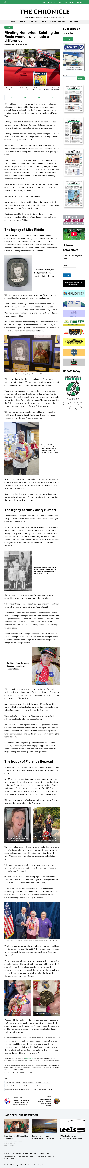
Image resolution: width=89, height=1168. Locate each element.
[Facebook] (11, 97)
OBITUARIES (33, 22)
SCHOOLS (22, 22)
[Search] (5, 2)
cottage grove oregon (12, 1082)
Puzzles (41, 1153)
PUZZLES (53, 22)
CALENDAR (44, 22)
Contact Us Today (15, 1158)
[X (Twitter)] (25, 97)
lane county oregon (42, 1082)
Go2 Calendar (17, 1153)
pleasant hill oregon (11, 1086)
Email (65, 265)
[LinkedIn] (53, 97)
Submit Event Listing (30, 1153)
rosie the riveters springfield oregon (17, 1089)
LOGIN (76, 22)
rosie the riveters (48, 1086)
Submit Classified (10, 1156)
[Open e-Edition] (74, 146)
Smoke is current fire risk (41, 1136)
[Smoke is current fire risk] (44, 1126)
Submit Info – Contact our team (70, 2)
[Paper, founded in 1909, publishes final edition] (16, 1126)
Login (44, 2)
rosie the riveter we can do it (30, 1086)
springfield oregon (45, 1089)
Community (9, 27)
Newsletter (42, 1156)
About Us (51, 2)
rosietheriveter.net (30, 1058)
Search (65, 75)
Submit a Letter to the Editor (27, 1156)
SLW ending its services (68, 1136)
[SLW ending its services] (72, 1126)
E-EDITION (61, 22)
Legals (48, 1153)
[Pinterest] (39, 97)
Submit (66, 275)
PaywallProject (38, 1165)
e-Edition (7, 1153)
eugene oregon (28, 1082)
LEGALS (69, 22)
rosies (34, 1089)
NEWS (13, 22)
